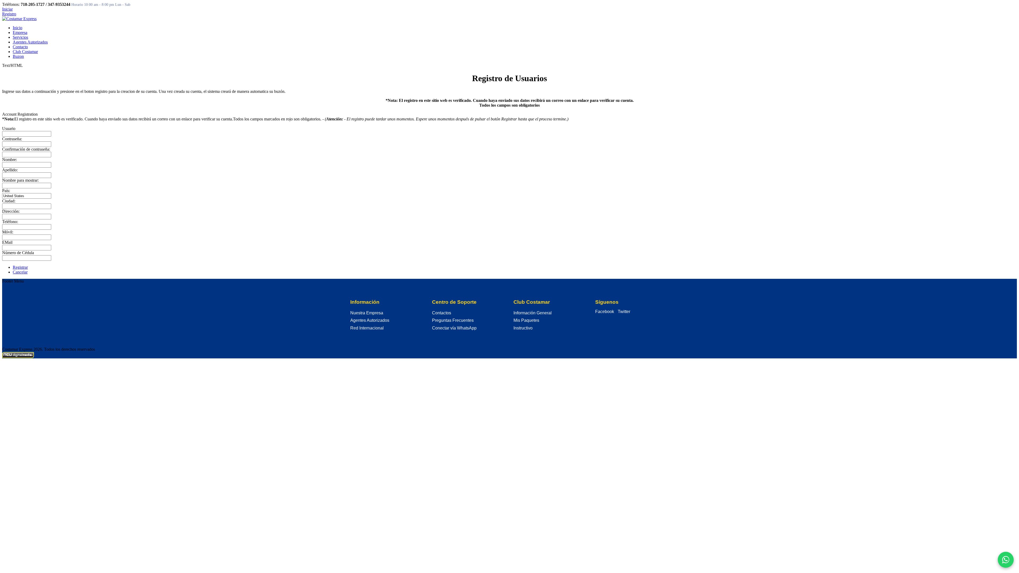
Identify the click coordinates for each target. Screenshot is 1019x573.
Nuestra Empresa (366, 313)
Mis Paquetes (526, 320)
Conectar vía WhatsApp (454, 328)
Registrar (20, 267)
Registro (9, 14)
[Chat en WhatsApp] (1006, 560)
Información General (532, 313)
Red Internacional (367, 328)
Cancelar (20, 272)
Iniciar (7, 9)
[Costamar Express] (19, 18)
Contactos (441, 313)
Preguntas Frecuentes (453, 320)
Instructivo (523, 328)
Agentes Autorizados (369, 320)
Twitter (624, 311)
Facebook (604, 311)
